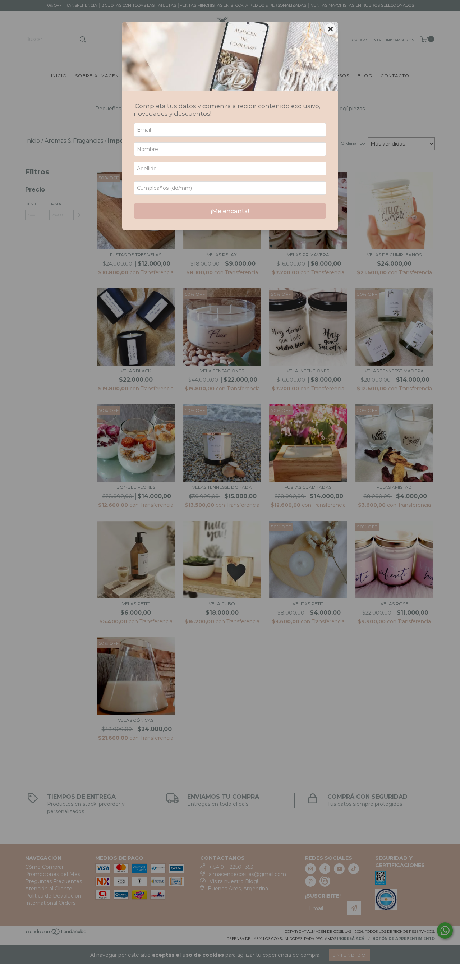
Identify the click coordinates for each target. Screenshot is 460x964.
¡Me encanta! (230, 211)
